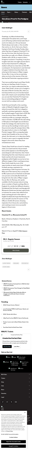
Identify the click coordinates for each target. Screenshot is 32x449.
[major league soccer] (2, 409)
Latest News (6, 263)
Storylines (6, 266)
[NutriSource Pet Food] (13, 370)
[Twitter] (11, 401)
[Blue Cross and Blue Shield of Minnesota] (14, 365)
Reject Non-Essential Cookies (13, 441)
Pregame (16, 263)
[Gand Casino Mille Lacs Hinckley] (24, 365)
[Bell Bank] (6, 362)
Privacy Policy (9, 431)
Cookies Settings (13, 437)
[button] (29, 2)
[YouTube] (15, 401)
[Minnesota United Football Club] (2, 2)
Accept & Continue (13, 446)
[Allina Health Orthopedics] (21, 358)
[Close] (25, 412)
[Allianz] (8, 357)
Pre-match (25, 263)
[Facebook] (2, 401)
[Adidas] (20, 368)
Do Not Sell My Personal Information (9, 434)
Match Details (16, 250)
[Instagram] (7, 401)
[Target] (14, 357)
